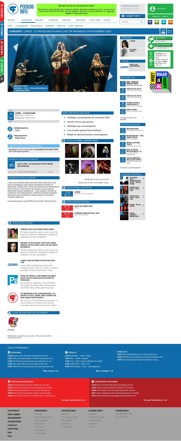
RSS (10, 432)
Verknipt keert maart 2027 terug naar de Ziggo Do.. (29, 390)
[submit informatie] (132, 16)
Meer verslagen (102, 371)
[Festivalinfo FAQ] (2, 79)
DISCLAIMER (14, 414)
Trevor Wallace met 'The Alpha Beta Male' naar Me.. (113, 390)
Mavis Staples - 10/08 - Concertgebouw (82, 366)
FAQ (10, 436)
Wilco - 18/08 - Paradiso (76, 358)
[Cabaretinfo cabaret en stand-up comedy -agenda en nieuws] (2, 48)
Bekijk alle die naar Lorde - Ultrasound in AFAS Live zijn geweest (29, 337)
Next (110, 63)
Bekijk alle (96, 179)
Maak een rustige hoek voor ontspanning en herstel (30, 388)
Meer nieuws (48, 371)
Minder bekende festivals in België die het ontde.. (29, 385)
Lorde (17, 130)
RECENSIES (40, 430)
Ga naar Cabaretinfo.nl (153, 400)
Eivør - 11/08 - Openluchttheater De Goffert (83, 361)
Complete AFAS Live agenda (128, 118)
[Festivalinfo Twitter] (163, 22)
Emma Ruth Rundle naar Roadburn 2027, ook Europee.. (32, 396)
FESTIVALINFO (69, 411)
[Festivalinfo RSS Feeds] (170, 22)
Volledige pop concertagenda (80, 126)
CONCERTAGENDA (43, 417)
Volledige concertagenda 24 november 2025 (86, 117)
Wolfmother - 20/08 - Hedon (78, 356)
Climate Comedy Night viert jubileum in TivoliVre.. (112, 388)
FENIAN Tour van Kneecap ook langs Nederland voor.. (31, 366)
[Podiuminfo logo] (21, 9)
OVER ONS (13, 429)
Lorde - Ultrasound (76, 26)
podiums (39, 20)
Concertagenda (22, 26)
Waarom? (165, 16)
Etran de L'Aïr (161, 62)
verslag (66, 20)
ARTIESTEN (40, 424)
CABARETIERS (95, 420)
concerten (26, 20)
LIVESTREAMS (41, 420)
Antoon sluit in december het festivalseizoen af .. (28, 356)
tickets (106, 20)
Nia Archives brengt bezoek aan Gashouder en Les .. (30, 361)
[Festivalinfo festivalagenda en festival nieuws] (2, 11)
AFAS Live (61, 26)
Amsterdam (49, 26)
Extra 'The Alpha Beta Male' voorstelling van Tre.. (112, 385)
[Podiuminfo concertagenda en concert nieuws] (2, 30)
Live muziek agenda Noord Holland (82, 130)
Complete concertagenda (130, 168)
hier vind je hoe (81, 13)
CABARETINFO (95, 411)
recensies (81, 20)
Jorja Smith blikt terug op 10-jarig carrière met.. (28, 364)
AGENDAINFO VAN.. (124, 414)
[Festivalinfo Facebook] (150, 22)
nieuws (11, 20)
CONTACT (12, 425)
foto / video (95, 20)
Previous (14, 63)
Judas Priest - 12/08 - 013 (77, 364)
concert (15, 31)
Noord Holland (36, 26)
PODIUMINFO (41, 411)
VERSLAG (39, 427)
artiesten (53, 20)
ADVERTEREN (14, 421)
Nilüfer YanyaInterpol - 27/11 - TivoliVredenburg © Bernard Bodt (30, 88)
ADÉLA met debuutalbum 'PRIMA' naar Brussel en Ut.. (31, 358)
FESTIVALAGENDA (70, 417)
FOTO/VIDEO (40, 433)
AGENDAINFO (122, 411)
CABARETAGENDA (96, 417)
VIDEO (91, 427)
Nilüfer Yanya (20, 138)
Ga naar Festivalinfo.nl (71, 400)
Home (10, 26)
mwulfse (158, 54)
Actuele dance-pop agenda (78, 122)
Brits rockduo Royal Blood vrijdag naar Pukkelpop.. (29, 393)
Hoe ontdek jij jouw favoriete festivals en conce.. (138, 360)
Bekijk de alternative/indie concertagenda (85, 134)
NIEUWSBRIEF (14, 418)
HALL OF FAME (122, 417)
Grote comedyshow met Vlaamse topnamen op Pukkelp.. (115, 393)
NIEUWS (38, 414)
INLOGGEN (161, 9)
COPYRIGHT (13, 411)
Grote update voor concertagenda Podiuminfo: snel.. (113, 396)
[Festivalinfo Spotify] (156, 22)
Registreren (156, 16)
